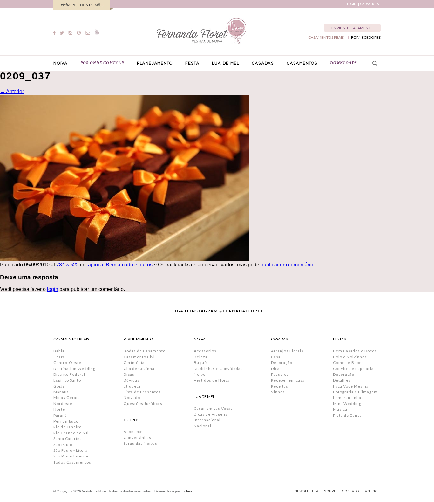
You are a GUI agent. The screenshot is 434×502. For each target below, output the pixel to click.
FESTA (192, 63)
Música (340, 409)
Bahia (58, 350)
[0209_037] (124, 259)
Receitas (279, 386)
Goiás (59, 386)
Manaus (61, 391)
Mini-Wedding (347, 403)
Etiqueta (132, 386)
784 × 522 (67, 264)
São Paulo (62, 444)
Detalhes (342, 380)
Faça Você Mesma (351, 386)
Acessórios (205, 350)
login (52, 289)
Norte (59, 409)
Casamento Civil (140, 356)
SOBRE (330, 491)
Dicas (129, 374)
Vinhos (278, 391)
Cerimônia (134, 362)
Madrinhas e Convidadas (218, 368)
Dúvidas (131, 380)
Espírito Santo (67, 380)
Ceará (59, 356)
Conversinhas (137, 437)
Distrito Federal (69, 374)
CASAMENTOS (302, 63)
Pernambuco (65, 421)
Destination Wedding (74, 368)
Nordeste (62, 403)
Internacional (207, 419)
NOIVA (60, 63)
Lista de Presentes (142, 391)
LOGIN (351, 4)
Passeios (280, 374)
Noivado (132, 397)
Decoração (281, 362)
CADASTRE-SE (370, 4)
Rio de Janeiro (67, 426)
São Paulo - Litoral (71, 450)
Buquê (200, 362)
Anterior (12, 91)
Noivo (200, 374)
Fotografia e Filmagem (355, 391)
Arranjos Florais (287, 350)
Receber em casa (288, 380)
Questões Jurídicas (143, 403)
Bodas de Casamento (145, 350)
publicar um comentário (287, 264)
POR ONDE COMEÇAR (102, 63)
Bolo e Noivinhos (350, 356)
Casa (276, 356)
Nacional (202, 425)
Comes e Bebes (348, 362)
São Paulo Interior (71, 456)
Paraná (60, 415)
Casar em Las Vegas (213, 408)
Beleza (200, 356)
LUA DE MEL (225, 63)
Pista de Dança (347, 415)
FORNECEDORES (366, 37)
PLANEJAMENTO (155, 63)
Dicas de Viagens (210, 414)
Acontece (133, 431)
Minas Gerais (66, 397)
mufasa (187, 491)
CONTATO (350, 491)
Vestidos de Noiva (212, 380)
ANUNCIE (373, 491)
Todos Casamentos (72, 462)
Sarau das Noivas (140, 443)
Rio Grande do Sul (71, 432)
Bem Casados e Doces (355, 350)
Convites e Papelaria (353, 368)
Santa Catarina (67, 438)
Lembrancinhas (348, 397)
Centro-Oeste (67, 362)
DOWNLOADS (343, 63)
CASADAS (263, 63)
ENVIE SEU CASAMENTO (352, 27)
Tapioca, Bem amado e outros (119, 264)
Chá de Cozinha (139, 368)
